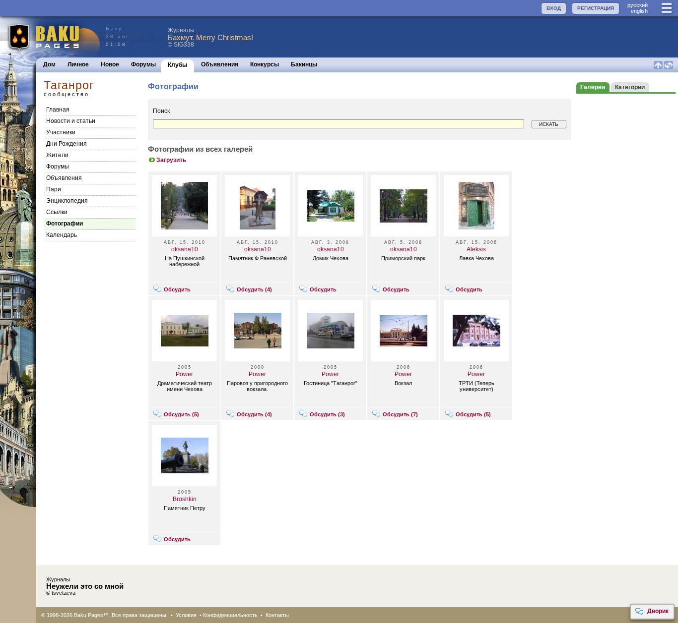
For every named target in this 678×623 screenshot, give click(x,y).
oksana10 (184, 249)
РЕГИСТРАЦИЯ (595, 8)
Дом (49, 64)
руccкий (637, 5)
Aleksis (476, 249)
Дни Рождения (66, 143)
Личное (78, 64)
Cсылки (57, 212)
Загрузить (171, 160)
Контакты (277, 615)
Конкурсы (264, 64)
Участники (60, 132)
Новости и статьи (70, 120)
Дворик (658, 611)
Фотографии (64, 223)
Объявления (219, 64)
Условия (186, 615)
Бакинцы (304, 64)
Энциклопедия (67, 200)
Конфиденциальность (230, 615)
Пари (53, 189)
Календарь (61, 234)
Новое (110, 64)
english (639, 11)
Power (184, 374)
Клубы (177, 64)
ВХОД (553, 8)
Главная (57, 109)
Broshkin (185, 499)
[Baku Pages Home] (50, 36)
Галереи (592, 87)
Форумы (143, 64)
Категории (630, 87)
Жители (57, 155)
